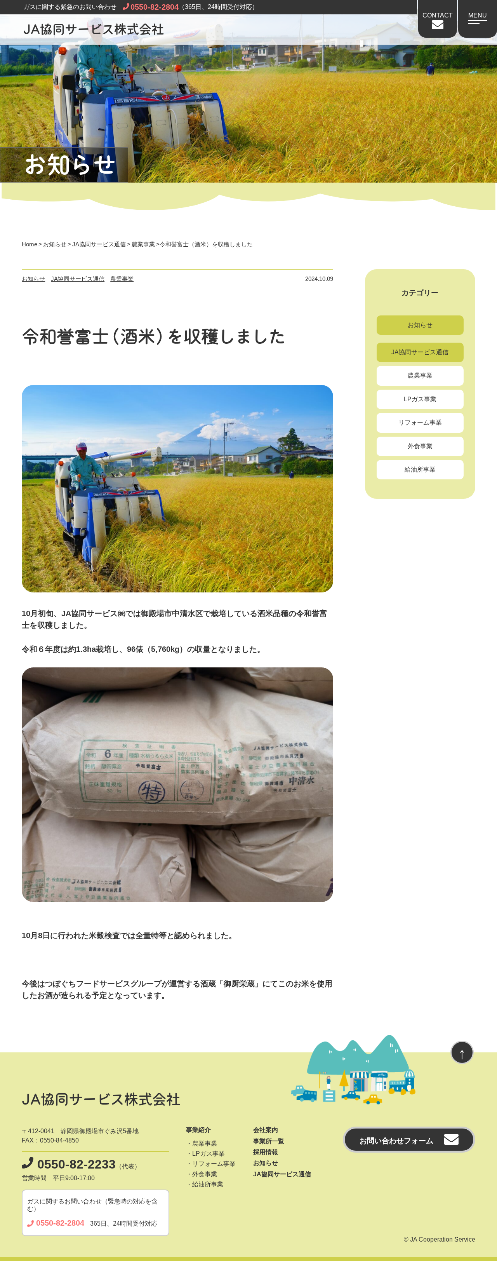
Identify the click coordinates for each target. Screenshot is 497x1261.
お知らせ (54, 244)
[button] (477, 15)
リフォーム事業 (420, 422)
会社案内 (265, 1130)
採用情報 (265, 1152)
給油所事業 (420, 469)
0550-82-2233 (76, 1164)
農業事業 (143, 244)
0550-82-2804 (154, 7)
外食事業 (420, 446)
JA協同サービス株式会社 (93, 30)
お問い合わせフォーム (396, 1141)
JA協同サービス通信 (99, 244)
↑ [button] (462, 1053)
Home (29, 244)
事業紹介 (198, 1130)
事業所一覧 (268, 1141)
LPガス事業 (420, 399)
